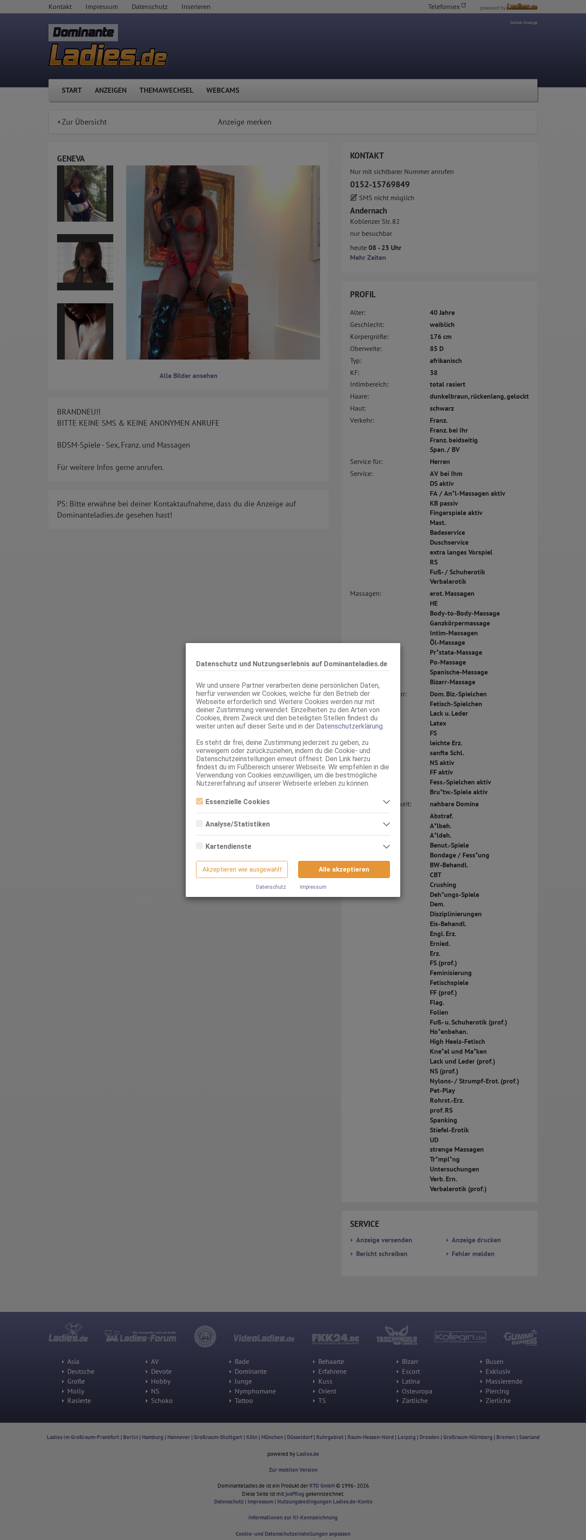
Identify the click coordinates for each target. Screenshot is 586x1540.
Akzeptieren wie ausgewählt (242, 869)
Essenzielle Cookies (237, 802)
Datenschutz (271, 887)
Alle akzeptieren (344, 869)
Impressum (313, 887)
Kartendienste (228, 846)
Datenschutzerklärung (349, 726)
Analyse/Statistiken (237, 824)
